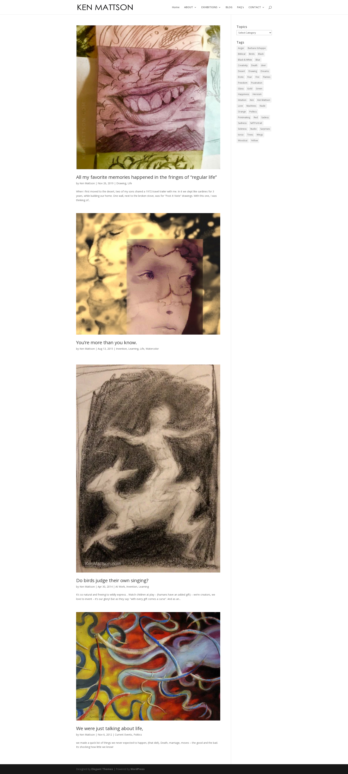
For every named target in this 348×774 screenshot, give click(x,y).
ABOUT (188, 7)
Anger (241, 48)
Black (261, 53)
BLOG (229, 7)
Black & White (245, 59)
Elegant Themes (102, 769)
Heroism (257, 94)
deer (263, 65)
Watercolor (152, 348)
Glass (241, 88)
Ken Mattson (87, 183)
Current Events (123, 734)
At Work (120, 586)
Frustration (256, 82)
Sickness (242, 128)
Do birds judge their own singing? (112, 580)
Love (240, 105)
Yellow (254, 140)
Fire (257, 77)
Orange (242, 111)
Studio (253, 128)
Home (175, 7)
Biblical (241, 53)
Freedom (242, 82)
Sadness (242, 123)
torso (241, 134)
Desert (241, 71)
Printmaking (244, 117)
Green (259, 88)
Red (256, 117)
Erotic (241, 77)
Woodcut (242, 140)
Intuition (242, 100)
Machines (251, 105)
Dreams (265, 71)
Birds (251, 53)
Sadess (265, 117)
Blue (258, 59)
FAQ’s (240, 7)
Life (130, 183)
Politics (138, 734)
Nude (262, 105)
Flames (266, 77)
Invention (121, 348)
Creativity (243, 65)
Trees (250, 134)
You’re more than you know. (106, 342)
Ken (252, 100)
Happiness (243, 94)
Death (254, 65)
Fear (249, 77)
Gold (249, 88)
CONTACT (254, 7)
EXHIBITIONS (209, 7)
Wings (260, 134)
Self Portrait (256, 123)
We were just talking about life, (109, 728)
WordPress (137, 769)
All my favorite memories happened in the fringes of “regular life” (146, 177)
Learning (133, 348)
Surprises (265, 128)
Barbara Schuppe (257, 48)
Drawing (121, 183)
